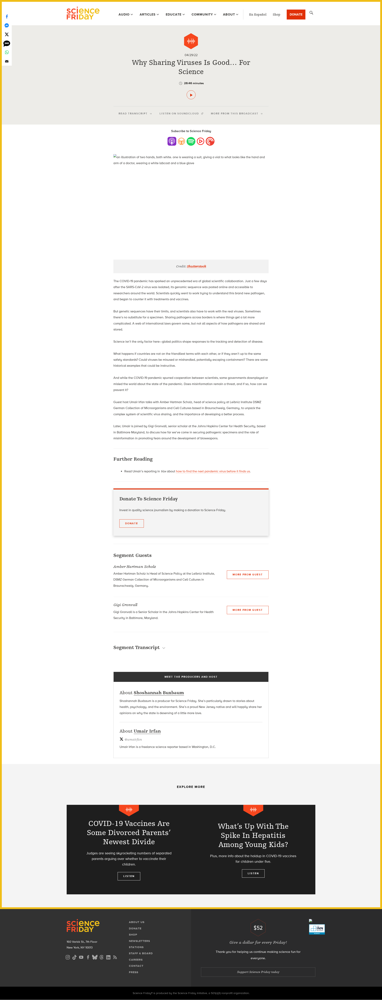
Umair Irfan (147, 731)
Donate (296, 14)
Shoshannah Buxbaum (159, 692)
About (229, 14)
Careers (136, 959)
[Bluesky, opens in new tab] (95, 956)
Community (202, 14)
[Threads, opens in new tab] (101, 956)
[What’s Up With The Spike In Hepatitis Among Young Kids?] (253, 849)
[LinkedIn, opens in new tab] (108, 956)
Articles (148, 14)
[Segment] (191, 41)
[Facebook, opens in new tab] (88, 956)
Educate (173, 14)
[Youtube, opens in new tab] (81, 956)
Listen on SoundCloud (179, 113)
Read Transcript (133, 113)
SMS (7, 43)
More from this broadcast (234, 113)
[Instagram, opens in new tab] (68, 956)
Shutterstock (196, 266)
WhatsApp (7, 52)
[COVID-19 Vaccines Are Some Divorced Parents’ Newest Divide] (129, 849)
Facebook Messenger (7, 25)
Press (133, 972)
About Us (136, 922)
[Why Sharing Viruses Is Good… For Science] (191, 94)
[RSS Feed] (115, 956)
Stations (136, 947)
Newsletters (139, 941)
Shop (276, 14)
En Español (257, 14)
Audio (124, 14)
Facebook (7, 16)
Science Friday (83, 13)
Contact (136, 966)
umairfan (133, 739)
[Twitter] (7, 34)
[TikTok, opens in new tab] (74, 956)
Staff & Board (141, 953)
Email (7, 61)
